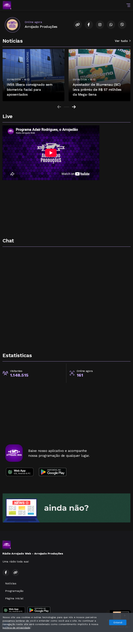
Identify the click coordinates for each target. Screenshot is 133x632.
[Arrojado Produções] (12, 24)
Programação (14, 591)
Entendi (117, 622)
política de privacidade (16, 627)
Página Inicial (14, 598)
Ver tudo (121, 41)
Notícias (10, 583)
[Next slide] (74, 107)
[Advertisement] (66, 209)
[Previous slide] (59, 107)
